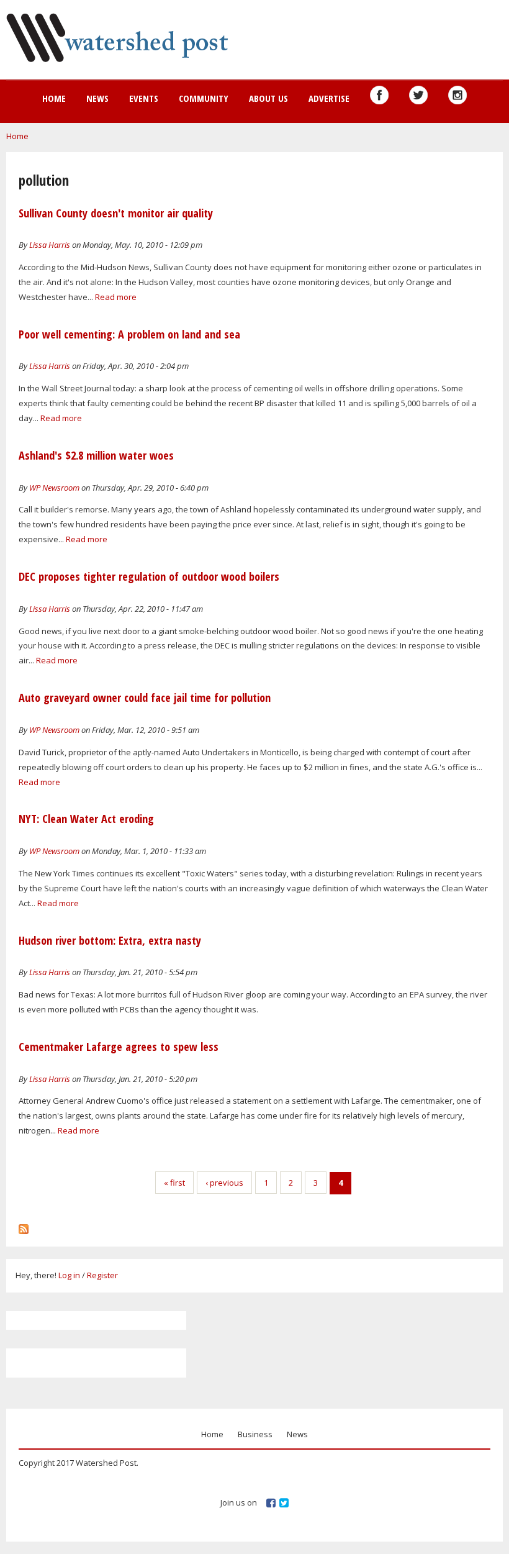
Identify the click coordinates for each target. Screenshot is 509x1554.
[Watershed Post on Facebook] (379, 95)
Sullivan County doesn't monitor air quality (116, 213)
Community (203, 98)
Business (255, 1434)
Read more (116, 296)
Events (143, 98)
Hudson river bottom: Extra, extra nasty (110, 940)
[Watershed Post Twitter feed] (418, 95)
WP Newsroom (54, 487)
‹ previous (224, 1182)
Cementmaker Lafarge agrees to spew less (118, 1046)
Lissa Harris (49, 244)
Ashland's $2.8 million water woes (96, 455)
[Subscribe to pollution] (24, 1226)
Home (54, 98)
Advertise (329, 98)
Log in (69, 1275)
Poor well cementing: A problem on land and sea (129, 334)
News (97, 98)
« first (174, 1182)
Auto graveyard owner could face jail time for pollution (145, 697)
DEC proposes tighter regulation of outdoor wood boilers (149, 576)
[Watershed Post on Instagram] (457, 95)
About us (268, 98)
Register (102, 1275)
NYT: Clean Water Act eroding (86, 818)
